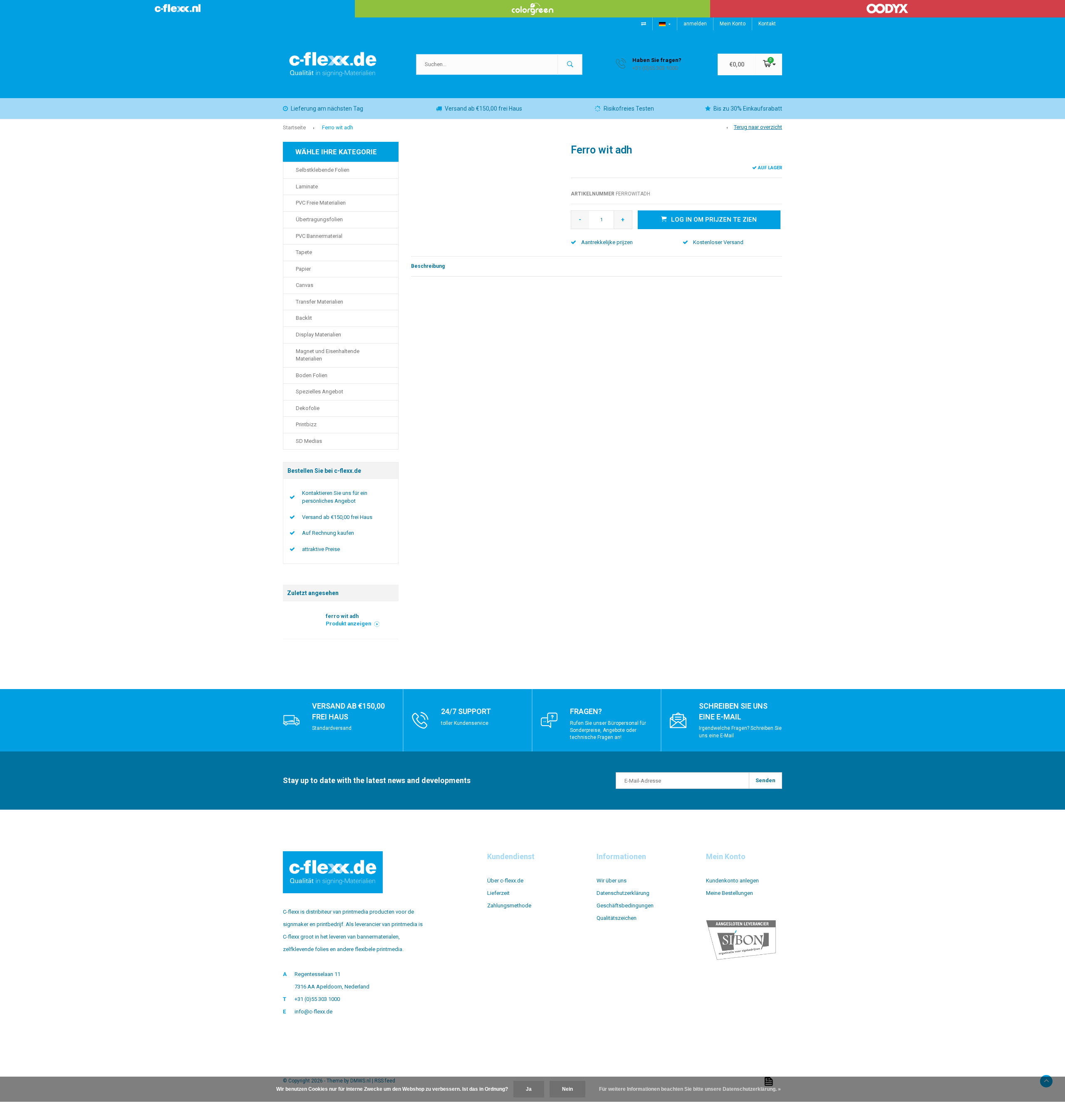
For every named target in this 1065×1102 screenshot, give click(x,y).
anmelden (695, 24)
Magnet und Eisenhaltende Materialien (327, 355)
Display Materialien (318, 334)
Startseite (294, 127)
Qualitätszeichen (617, 918)
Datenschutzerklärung (623, 893)
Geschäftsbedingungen (625, 905)
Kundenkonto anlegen (732, 880)
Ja (529, 1089)
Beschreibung (428, 266)
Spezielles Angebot (319, 391)
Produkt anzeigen (348, 623)
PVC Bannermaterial (319, 236)
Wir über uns (612, 880)
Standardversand (332, 728)
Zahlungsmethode (509, 905)
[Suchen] (569, 64)
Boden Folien (311, 375)
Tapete (304, 252)
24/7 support (466, 711)
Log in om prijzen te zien (714, 219)
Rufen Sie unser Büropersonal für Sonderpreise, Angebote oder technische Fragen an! (608, 730)
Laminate (307, 186)
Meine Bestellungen (729, 893)
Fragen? (586, 711)
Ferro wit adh (337, 127)
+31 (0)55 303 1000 (317, 999)
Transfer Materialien (319, 302)
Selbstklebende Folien (322, 170)
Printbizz (306, 424)
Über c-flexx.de (505, 880)
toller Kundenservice (464, 723)
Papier (303, 269)
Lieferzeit (498, 893)
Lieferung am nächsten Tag (327, 108)
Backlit (304, 318)
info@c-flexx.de (313, 1011)
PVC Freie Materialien (321, 203)
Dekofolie (308, 408)
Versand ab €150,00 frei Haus (483, 108)
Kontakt (767, 24)
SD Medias (309, 441)
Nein (567, 1089)
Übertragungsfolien (319, 219)
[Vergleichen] (643, 24)
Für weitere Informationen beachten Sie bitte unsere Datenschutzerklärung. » (690, 1089)
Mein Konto (733, 24)
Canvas (304, 285)
